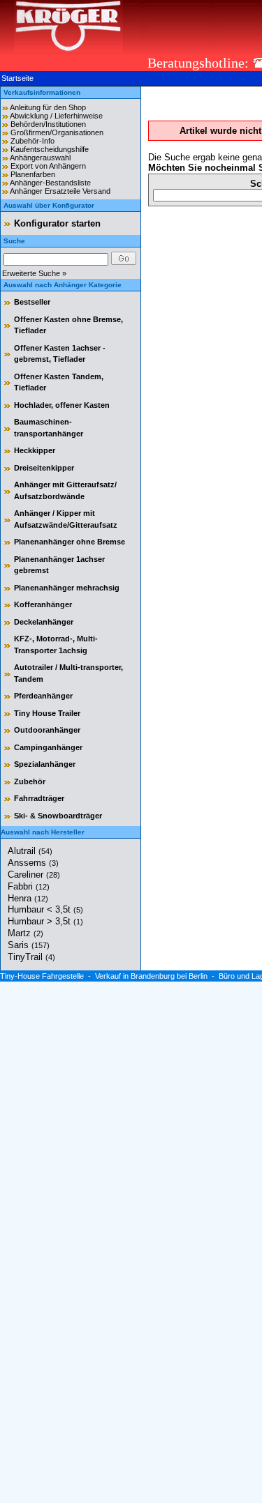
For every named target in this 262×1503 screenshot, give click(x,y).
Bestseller (32, 302)
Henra (28, 898)
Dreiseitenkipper (44, 468)
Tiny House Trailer (47, 713)
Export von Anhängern (48, 166)
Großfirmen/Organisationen (56, 132)
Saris (29, 945)
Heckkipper (34, 450)
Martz (25, 933)
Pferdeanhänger (43, 696)
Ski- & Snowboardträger (58, 815)
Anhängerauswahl (40, 157)
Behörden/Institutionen (48, 124)
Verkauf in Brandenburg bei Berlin (151, 976)
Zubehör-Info (32, 141)
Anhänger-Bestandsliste (50, 182)
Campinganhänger (48, 747)
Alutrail (30, 851)
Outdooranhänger (47, 730)
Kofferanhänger (43, 604)
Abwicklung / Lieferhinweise (56, 116)
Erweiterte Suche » (34, 273)
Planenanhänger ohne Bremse (69, 541)
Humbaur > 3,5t (45, 921)
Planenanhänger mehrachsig (66, 587)
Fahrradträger (39, 798)
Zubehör (29, 781)
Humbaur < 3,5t (45, 909)
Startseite (17, 78)
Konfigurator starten (57, 223)
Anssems (33, 862)
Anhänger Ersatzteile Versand (60, 191)
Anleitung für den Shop (48, 107)
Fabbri (29, 886)
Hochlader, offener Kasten (62, 405)
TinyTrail (31, 957)
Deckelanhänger (43, 622)
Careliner (34, 874)
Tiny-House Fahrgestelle (42, 976)
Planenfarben (32, 174)
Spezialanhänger (44, 764)
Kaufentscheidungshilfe (49, 149)
